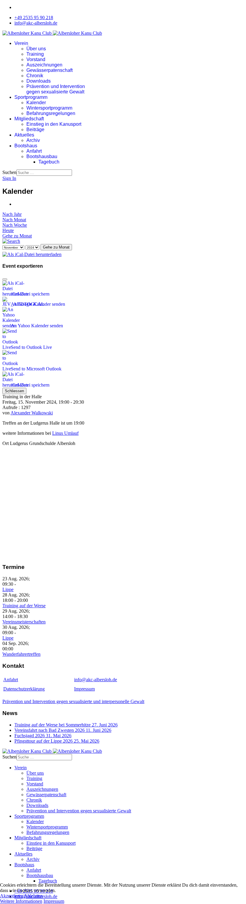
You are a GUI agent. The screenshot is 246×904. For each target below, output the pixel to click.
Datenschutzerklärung (24, 688)
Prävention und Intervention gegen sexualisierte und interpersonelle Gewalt (73, 701)
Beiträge (35, 129)
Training (35, 54)
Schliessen (14, 391)
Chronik (34, 75)
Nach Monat (14, 219)
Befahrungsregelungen (50, 113)
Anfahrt (34, 151)
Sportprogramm (30, 97)
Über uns (36, 48)
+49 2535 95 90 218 (33, 17)
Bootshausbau (41, 156)
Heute (8, 230)
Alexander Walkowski (31, 412)
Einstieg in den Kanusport (53, 124)
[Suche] (11, 241)
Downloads (38, 81)
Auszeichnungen (44, 64)
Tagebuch (48, 161)
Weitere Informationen (21, 901)
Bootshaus (25, 145)
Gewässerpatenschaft (49, 70)
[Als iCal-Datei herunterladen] (32, 252)
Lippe (8, 589)
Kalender (36, 102)
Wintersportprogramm (49, 107)
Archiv (33, 140)
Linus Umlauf (65, 433)
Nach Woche (14, 225)
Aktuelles (24, 134)
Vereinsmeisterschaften (24, 621)
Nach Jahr (12, 214)
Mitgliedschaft (29, 118)
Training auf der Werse (24, 605)
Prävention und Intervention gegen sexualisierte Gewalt (55, 89)
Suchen (9, 172)
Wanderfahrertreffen (21, 654)
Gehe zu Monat (17, 235)
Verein (21, 43)
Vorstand (35, 59)
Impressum (84, 688)
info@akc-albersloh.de (35, 22)
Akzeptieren (11, 895)
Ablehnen (33, 895)
